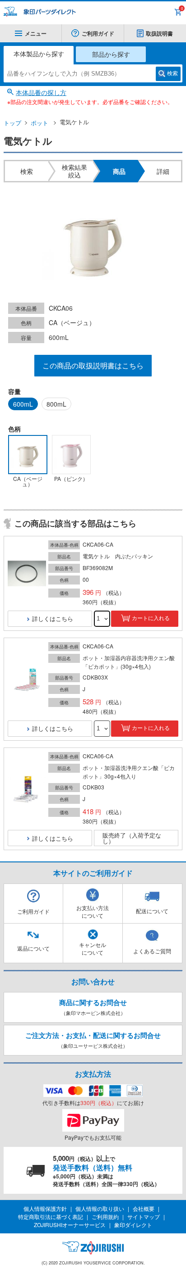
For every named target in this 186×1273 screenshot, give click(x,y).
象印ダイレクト (133, 1224)
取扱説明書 (159, 33)
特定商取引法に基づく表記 (50, 1216)
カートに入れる (151, 618)
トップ (12, 122)
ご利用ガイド (98, 33)
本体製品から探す (39, 53)
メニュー (35, 33)
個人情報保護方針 (45, 1208)
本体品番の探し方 (41, 92)
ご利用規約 (105, 1216)
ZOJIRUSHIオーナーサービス (70, 1224)
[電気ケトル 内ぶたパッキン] (27, 573)
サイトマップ (143, 1216)
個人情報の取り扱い (99, 1208)
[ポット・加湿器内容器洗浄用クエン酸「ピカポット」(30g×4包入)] (27, 679)
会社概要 (143, 1208)
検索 (172, 73)
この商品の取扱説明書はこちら (93, 365)
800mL (56, 403)
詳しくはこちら (52, 618)
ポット (39, 122)
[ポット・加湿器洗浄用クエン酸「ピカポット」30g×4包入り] (27, 789)
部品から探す (111, 54)
